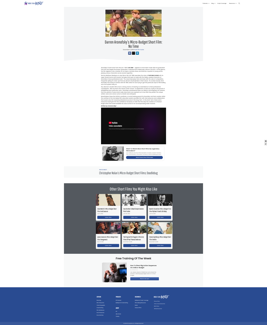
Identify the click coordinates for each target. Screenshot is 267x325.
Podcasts (205, 3)
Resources (232, 3)
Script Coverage (221, 3)
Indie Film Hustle (139, 49)
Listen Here (112, 217)
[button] (209, 3)
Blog (212, 3)
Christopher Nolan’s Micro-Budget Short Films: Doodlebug (128, 173)
